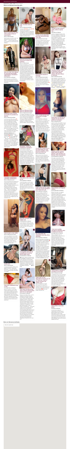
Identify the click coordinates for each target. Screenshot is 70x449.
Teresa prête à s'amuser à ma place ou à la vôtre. (58, 271)
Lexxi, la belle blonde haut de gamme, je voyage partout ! (42, 116)
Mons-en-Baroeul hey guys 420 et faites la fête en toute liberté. (11, 34)
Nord (14, 3)
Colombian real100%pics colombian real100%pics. (10, 178)
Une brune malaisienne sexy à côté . (11, 286)
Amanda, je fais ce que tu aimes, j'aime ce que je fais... (57, 30)
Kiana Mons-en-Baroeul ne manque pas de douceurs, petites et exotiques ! (58, 119)
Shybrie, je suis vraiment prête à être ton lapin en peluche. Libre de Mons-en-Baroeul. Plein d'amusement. (58, 153)
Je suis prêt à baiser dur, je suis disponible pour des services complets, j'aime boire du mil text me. (42, 150)
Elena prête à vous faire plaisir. (57, 306)
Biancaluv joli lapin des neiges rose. (25, 219)
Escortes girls (6, 3)
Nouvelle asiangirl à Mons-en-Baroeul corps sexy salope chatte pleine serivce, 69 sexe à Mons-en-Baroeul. (58, 72)
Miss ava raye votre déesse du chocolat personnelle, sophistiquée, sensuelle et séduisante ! (11, 74)
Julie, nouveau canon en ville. (26, 25)
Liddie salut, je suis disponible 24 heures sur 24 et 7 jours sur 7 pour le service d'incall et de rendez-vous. (43, 280)
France (11, 3)
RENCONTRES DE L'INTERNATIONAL (10, 1)
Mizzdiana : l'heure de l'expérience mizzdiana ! (26, 147)
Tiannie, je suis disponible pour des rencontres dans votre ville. (42, 36)
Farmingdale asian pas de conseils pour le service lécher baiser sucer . (26, 253)
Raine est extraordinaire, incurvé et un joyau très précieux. (26, 60)
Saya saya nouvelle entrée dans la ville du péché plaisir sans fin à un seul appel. (27, 291)
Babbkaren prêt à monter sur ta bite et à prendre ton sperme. (11, 115)
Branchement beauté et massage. (42, 75)
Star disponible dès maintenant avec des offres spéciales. (43, 235)
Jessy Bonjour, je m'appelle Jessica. (58, 188)
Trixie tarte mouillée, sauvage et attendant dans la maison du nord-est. (58, 230)
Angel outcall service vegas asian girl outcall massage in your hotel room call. (43, 188)
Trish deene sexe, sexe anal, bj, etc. (27, 178)
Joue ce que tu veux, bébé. (11, 233)
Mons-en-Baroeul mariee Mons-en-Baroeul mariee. (26, 111)
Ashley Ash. (7, 264)
